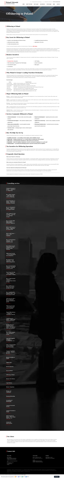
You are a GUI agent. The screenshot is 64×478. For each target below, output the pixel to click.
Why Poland (36, 4)
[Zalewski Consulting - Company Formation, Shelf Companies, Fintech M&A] (11, 4)
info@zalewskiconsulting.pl (11, 459)
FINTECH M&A (49, 4)
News (54, 4)
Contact (58, 4)
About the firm (29, 4)
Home (23, 4)
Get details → (57, 476)
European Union (10, 61)
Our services (42, 4)
